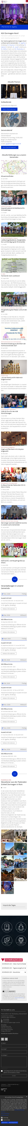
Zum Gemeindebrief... (10, 147)
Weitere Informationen (9, 609)
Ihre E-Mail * (4, 1049)
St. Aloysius (11, 45)
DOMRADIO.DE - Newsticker (11, 972)
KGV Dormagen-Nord (9, 33)
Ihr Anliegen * (4, 1055)
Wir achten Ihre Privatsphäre (14, 1097)
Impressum (3, 1111)
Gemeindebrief (6, 130)
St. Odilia (4, 49)
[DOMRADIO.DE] (12, 959)
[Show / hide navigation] (27, 1)
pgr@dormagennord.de (13, 144)
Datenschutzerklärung (19, 1110)
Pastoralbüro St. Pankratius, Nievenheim (14, 1014)
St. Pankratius (19, 49)
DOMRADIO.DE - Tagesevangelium (13, 968)
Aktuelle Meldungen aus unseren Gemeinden (14, 156)
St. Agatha (22, 43)
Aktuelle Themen (14, 82)
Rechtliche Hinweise (5, 1115)
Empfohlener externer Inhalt (10, 978)
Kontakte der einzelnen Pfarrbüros (9, 1033)
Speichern (4, 1122)
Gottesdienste (6, 102)
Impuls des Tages (9, 905)
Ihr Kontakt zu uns (8, 1010)
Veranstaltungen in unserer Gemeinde (12, 587)
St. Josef (15, 47)
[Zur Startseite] (4, 1)
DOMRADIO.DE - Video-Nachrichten (13, 964)
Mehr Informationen (9, 109)
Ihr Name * (3, 1043)
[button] (2, 1039)
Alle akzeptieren (13, 1122)
